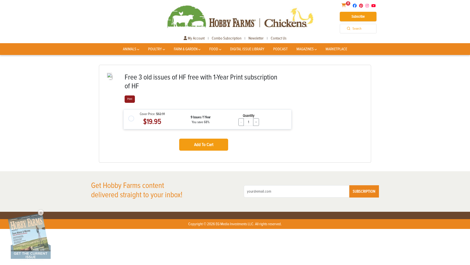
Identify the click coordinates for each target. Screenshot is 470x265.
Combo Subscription (226, 38)
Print (129, 99)
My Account (196, 38)
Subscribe (358, 16)
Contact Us (278, 38)
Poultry (155, 49)
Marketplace (336, 49)
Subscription (364, 191)
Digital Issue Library (247, 49)
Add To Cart (203, 144)
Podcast (280, 49)
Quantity (248, 115)
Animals (129, 49)
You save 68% (201, 122)
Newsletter (256, 38)
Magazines (305, 49)
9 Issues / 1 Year (201, 117)
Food (213, 49)
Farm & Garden (186, 49)
